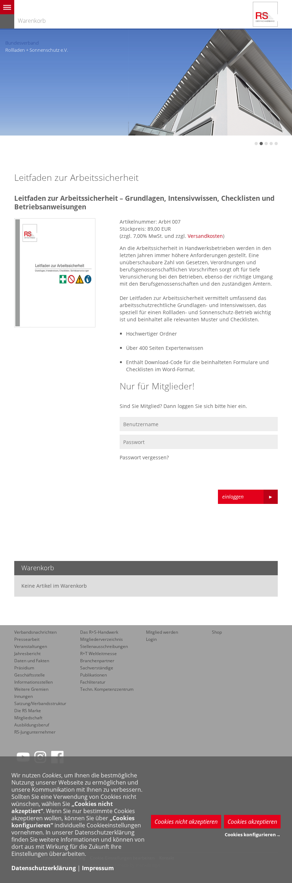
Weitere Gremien (31, 689)
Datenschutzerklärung (43, 868)
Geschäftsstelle (29, 675)
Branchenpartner (97, 661)
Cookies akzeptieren (252, 822)
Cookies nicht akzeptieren (186, 822)
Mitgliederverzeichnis (101, 639)
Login (151, 639)
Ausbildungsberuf (31, 725)
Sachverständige (96, 668)
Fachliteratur (92, 682)
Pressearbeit (27, 639)
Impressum (98, 868)
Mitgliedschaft (28, 718)
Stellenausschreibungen (104, 646)
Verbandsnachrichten (35, 632)
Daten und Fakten (31, 661)
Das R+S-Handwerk (99, 632)
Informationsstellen (33, 682)
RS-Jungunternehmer (35, 732)
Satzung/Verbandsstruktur (40, 703)
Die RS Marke (27, 711)
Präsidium (24, 668)
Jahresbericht (27, 653)
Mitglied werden (162, 632)
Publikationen (93, 675)
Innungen (23, 696)
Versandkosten (205, 236)
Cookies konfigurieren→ (253, 834)
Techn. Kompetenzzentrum (107, 689)
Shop (217, 632)
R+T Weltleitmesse (98, 653)
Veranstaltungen (30, 646)
